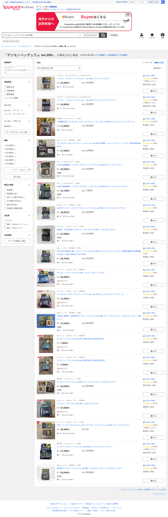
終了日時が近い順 (45, 68)
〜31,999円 (10, 156)
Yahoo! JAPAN (121, 2)
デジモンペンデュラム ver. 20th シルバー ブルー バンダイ (81, 273)
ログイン (39, 9)
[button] (17, 81)
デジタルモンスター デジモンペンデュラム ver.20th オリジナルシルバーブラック (90, 294)
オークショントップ (9, 46)
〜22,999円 (10, 153)
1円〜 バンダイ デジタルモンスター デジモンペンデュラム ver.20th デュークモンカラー (93, 425)
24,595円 (112, 55)
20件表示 (157, 68)
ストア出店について (76, 511)
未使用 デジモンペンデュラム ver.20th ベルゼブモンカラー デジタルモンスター (89, 468)
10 (60, 108)
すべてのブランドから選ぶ (17, 132)
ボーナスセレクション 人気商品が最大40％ (64, 9)
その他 (79, 118)
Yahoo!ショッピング (94, 504)
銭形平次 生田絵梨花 (155, 2)
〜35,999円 (10, 160)
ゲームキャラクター (71, 75)
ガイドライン (117, 508)
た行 (58, 161)
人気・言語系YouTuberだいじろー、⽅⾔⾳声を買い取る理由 (28, 2)
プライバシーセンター (72, 508)
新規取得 (53, 7)
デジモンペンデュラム (11, 41)
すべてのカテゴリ (90, 35)
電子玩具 (59, 118)
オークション (61, 226)
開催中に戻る (159, 63)
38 (60, 176)
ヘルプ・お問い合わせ (108, 511)
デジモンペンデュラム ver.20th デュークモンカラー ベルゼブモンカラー (86, 382)
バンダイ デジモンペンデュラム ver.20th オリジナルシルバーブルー (85, 447)
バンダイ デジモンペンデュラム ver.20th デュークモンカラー (83, 78)
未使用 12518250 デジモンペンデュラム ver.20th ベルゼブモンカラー (86, 229)
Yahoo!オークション (58, 504)
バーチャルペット (69, 118)
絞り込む (17, 177)
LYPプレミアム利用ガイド (100, 508)
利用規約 (86, 508)
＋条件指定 (113, 35)
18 (60, 198)
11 (60, 87)
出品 (154, 91)
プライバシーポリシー (54, 508)
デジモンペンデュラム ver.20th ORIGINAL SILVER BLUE (80, 339)
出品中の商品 (150, 76)
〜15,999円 (10, 145)
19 (60, 330)
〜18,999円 (10, 149)
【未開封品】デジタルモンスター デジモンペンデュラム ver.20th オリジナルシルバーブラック (96, 122)
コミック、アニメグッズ (16, 114)
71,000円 (123, 55)
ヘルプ (131, 2)
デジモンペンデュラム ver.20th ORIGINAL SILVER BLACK (81, 360)
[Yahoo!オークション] (18, 6)
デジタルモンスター (85, 75)
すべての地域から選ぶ (17, 241)
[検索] (163, 2)
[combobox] (43, 35)
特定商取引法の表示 (59, 511)
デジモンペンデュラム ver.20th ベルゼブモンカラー (78, 403)
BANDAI (9, 126)
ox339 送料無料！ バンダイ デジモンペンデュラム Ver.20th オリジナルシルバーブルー (92, 186)
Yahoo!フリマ (76, 504)
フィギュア (60, 75)
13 (60, 216)
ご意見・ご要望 (91, 511)
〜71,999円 (10, 164)
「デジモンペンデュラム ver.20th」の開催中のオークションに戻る (142, 489)
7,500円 (101, 55)
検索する (103, 35)
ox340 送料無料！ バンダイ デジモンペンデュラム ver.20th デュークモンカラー (90, 165)
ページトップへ (158, 494)
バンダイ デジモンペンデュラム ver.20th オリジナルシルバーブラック (87, 100)
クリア (80, 35)
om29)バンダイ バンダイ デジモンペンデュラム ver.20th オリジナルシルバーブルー (91, 208)
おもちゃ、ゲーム (62, 140)
